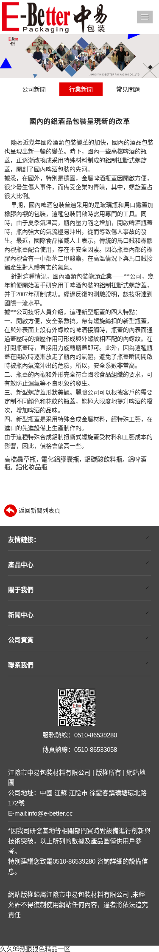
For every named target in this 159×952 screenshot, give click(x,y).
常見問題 (128, 89)
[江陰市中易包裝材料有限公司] (54, 16)
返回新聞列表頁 (38, 510)
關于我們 (20, 589)
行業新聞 (81, 89)
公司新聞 (34, 89)
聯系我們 (20, 665)
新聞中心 (20, 614)
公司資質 (20, 639)
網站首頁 (145, 17)
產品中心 (20, 564)
